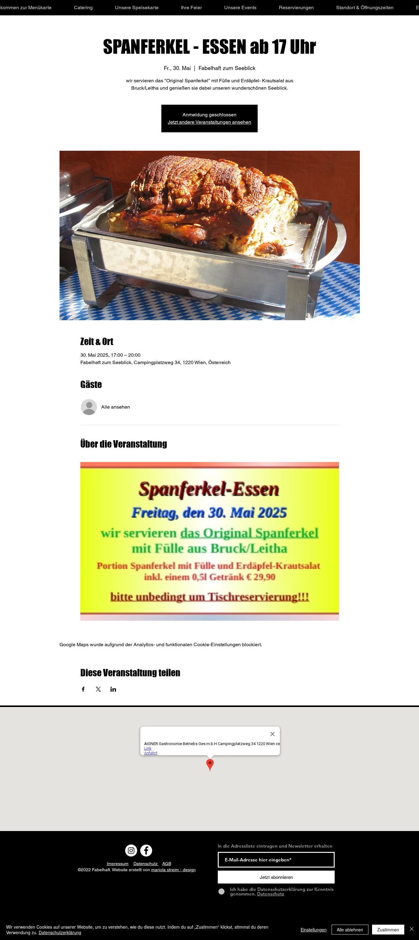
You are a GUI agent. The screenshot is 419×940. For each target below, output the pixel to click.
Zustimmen (388, 929)
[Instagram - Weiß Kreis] (131, 850)
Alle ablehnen (350, 929)
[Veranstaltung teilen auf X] (98, 689)
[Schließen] (411, 929)
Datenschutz (146, 863)
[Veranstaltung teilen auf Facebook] (83, 689)
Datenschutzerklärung (60, 932)
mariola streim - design (173, 869)
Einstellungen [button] (314, 929)
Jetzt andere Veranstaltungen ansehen (209, 122)
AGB (166, 863)
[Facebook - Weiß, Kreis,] (146, 850)
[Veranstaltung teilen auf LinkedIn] (113, 689)
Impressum (118, 863)
